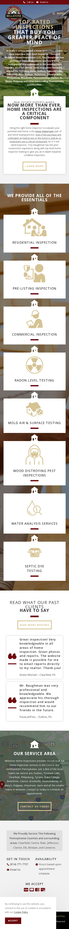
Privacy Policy (58, 916)
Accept (13, 920)
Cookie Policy (21, 912)
